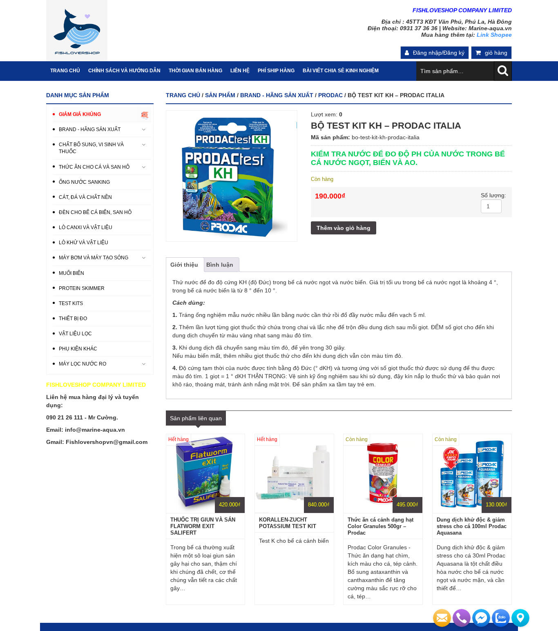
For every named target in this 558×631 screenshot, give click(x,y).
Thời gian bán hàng (195, 71)
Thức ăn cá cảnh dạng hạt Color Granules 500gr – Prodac (380, 526)
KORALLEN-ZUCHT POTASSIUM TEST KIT (287, 523)
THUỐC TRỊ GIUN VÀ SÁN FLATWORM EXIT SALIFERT (202, 526)
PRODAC (330, 95)
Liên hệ (240, 71)
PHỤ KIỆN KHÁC (78, 349)
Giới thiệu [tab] (184, 264)
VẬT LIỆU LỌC (75, 334)
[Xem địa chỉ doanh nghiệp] (520, 618)
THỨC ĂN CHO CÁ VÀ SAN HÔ (94, 167)
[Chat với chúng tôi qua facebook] (481, 618)
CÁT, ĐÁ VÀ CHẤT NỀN (85, 197)
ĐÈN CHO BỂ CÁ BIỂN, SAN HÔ (95, 212)
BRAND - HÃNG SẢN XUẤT (276, 95)
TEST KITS (71, 303)
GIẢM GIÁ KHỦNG (80, 114)
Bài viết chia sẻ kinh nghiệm (341, 71)
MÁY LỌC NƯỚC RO (82, 364)
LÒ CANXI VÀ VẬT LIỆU (85, 227)
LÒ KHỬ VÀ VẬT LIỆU (83, 242)
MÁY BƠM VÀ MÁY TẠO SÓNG (93, 258)
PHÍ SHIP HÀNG (276, 71)
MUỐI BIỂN (71, 273)
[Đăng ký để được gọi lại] (462, 618)
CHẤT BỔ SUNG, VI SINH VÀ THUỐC (91, 148)
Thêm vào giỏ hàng (344, 228)
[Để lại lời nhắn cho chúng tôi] (442, 618)
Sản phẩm (220, 95)
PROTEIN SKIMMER (82, 288)
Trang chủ (183, 95)
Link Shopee (494, 34)
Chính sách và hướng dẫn (124, 71)
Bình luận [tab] (219, 264)
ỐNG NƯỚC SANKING (84, 182)
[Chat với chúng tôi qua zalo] (501, 618)
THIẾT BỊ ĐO (73, 318)
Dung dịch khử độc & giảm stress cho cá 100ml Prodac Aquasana (472, 526)
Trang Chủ (65, 71)
